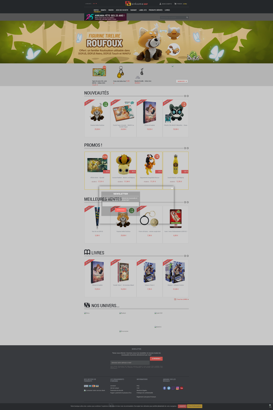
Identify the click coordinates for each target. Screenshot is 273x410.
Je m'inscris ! (121, 210)
